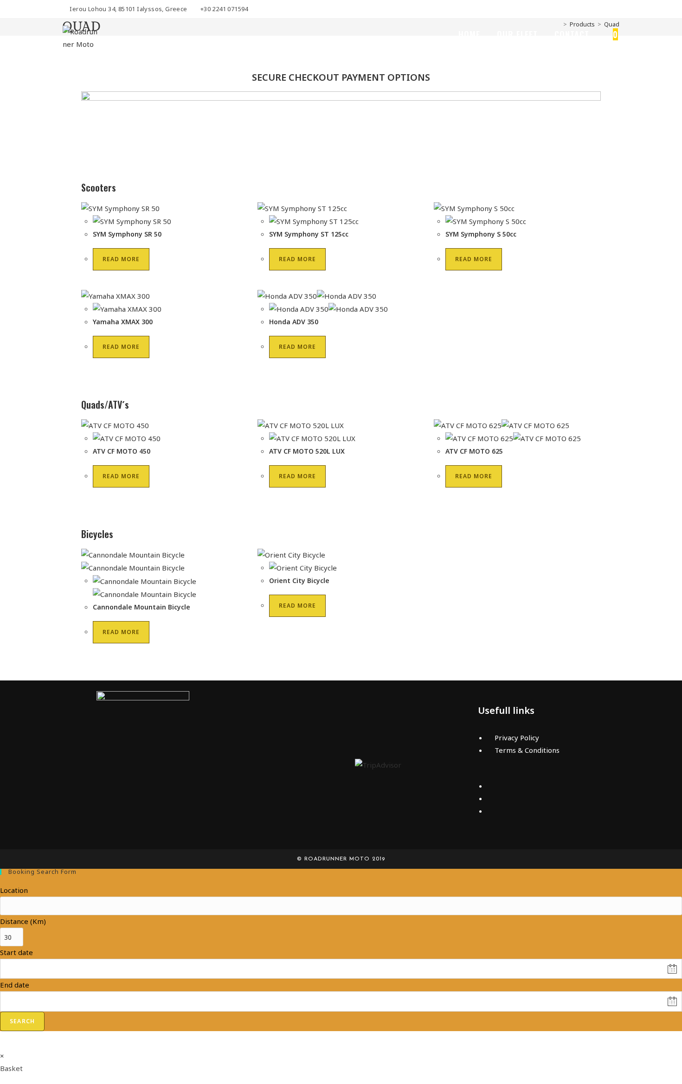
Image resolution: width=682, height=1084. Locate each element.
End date (14, 984)
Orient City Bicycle (299, 580)
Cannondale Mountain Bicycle (141, 607)
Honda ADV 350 (293, 321)
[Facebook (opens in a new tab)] (615, 9)
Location (14, 890)
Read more (121, 259)
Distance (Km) (23, 921)
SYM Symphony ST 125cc (308, 234)
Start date (16, 952)
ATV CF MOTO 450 (121, 451)
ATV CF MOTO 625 (474, 451)
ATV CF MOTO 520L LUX (307, 451)
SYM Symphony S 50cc (480, 234)
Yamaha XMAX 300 (123, 321)
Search (22, 1021)
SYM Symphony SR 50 (127, 234)
